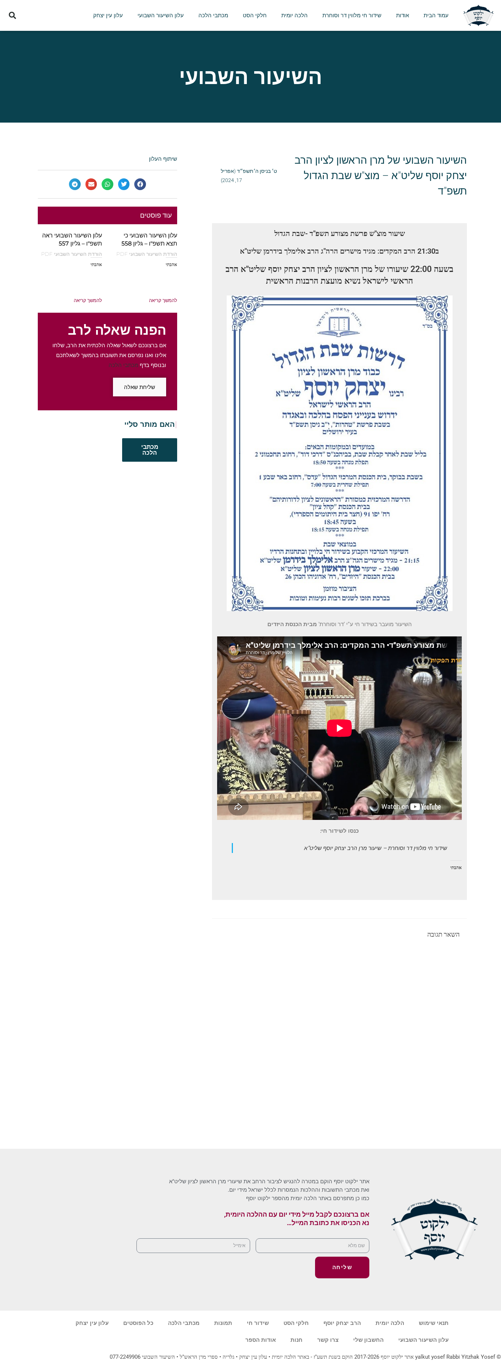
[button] (12, 16)
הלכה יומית (294, 15)
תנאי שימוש (434, 1323)
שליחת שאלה (139, 387)
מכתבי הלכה (213, 15)
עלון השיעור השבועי (161, 15)
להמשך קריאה (163, 300)
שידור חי (258, 1323)
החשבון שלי (368, 1340)
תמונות (223, 1323)
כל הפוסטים (138, 1323)
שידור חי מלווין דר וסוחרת (351, 15)
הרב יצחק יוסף (342, 1323)
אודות (402, 15)
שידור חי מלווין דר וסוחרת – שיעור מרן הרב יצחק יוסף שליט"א (375, 847)
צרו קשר (328, 1340)
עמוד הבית (436, 15)
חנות (296, 1340)
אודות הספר (260, 1340)
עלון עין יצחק (108, 15)
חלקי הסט (255, 15)
